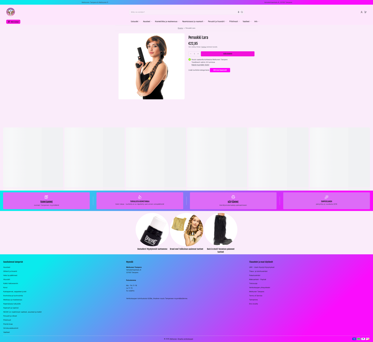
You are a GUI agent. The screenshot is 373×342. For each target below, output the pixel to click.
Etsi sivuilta (253, 304)
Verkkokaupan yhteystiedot (259, 287)
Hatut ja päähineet (10, 275)
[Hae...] (241, 12)
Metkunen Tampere (256, 292)
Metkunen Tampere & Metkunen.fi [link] (95, 2)
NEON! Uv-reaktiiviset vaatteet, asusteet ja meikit (22, 312)
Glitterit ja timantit (10, 271)
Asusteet (6, 267)
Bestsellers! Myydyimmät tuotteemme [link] (152, 249)
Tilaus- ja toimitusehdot (258, 271)
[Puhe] (238, 12)
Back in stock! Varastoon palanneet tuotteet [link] (220, 250)
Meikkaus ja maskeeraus (12, 300)
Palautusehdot (254, 275)
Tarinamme (253, 300)
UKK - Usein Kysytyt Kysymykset (261, 267)
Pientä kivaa (8, 324)
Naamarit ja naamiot (11, 308)
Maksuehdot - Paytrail (257, 279)
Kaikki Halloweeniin (10, 283)
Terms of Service (255, 296)
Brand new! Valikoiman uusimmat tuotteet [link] (186, 249)
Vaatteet (6, 332)
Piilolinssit (7, 320)
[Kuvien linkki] (152, 233)
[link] (136, 21)
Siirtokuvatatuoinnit (10, 328)
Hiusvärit (6, 279)
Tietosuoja (253, 283)
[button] (365, 12)
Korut (5, 287)
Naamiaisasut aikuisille (12, 304)
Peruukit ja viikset (10, 316)
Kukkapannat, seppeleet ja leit (14, 292)
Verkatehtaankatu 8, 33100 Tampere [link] (278, 2)
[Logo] (10, 12)
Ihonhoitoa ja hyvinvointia (13, 296)
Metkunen (173, 339)
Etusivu (180, 28)
